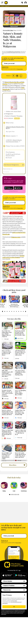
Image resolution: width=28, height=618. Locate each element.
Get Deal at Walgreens (11, 165)
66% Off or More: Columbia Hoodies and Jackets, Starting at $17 (20, 373)
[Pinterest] (17, 75)
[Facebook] (13, 75)
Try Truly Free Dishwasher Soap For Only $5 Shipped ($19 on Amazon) (6, 333)
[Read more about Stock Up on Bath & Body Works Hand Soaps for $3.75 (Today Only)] (20, 325)
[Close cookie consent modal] (25, 595)
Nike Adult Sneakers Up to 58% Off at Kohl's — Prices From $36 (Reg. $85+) (7, 373)
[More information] (17, 136)
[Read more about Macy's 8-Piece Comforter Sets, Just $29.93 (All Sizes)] (7, 345)
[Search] (22, 2)
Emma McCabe (8, 30)
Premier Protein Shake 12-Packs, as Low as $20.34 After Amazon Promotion (7, 393)
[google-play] (20, 575)
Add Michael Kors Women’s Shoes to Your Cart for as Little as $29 (20, 353)
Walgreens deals (15, 237)
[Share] (20, 75)
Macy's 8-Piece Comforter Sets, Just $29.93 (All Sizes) (6, 353)
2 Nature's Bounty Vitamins (13, 116)
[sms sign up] (14, 213)
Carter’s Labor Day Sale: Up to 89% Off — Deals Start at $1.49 (20, 432)
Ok (14, 606)
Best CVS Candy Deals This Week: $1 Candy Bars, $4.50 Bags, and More (20, 455)
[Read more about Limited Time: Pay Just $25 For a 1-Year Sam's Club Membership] (20, 405)
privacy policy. (14, 600)
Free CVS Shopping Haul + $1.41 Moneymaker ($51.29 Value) (20, 392)
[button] (24, 581)
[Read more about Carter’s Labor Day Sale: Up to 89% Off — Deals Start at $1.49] (20, 425)
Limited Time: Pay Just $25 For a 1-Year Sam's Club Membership (20, 412)
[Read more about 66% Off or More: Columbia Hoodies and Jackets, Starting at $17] (20, 365)
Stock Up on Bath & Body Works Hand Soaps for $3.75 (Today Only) (20, 333)
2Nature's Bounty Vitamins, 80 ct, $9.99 (15, 127)
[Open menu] (2, 2)
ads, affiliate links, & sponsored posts (14, 51)
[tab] (4, 311)
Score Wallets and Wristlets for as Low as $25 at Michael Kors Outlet (7, 455)
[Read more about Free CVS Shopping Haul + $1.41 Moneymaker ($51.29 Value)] (20, 385)
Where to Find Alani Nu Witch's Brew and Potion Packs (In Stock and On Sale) (7, 433)
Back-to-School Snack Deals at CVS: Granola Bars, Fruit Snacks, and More (7, 412)
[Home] (6, 2)
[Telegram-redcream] (14, 281)
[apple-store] (7, 575)
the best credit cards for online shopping (13, 256)
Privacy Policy (20, 69)
